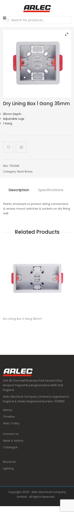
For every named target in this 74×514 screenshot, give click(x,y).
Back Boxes (25, 171)
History (7, 410)
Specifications (50, 190)
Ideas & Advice (13, 441)
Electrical (9, 462)
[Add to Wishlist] (8, 147)
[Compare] (23, 147)
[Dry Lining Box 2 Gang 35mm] (37, 279)
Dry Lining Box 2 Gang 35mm (22, 319)
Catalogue (10, 447)
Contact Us (11, 434)
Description (19, 190)
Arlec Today (11, 423)
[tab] (19, 191)
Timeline (9, 417)
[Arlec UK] (37, 8)
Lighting (8, 468)
